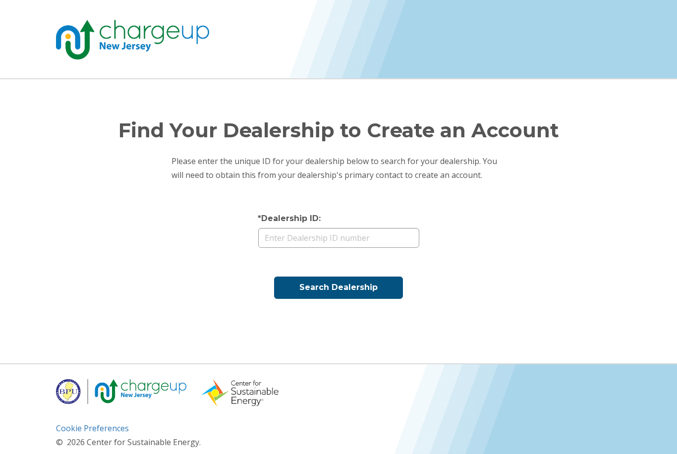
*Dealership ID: (289, 218)
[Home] (132, 39)
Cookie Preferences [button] (92, 428)
